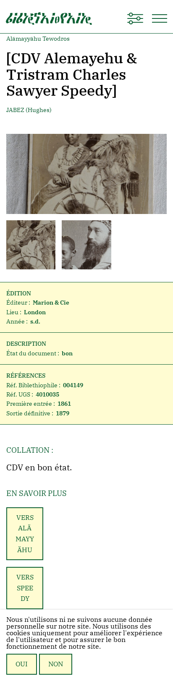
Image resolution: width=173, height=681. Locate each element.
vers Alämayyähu (25, 533)
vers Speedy (25, 588)
